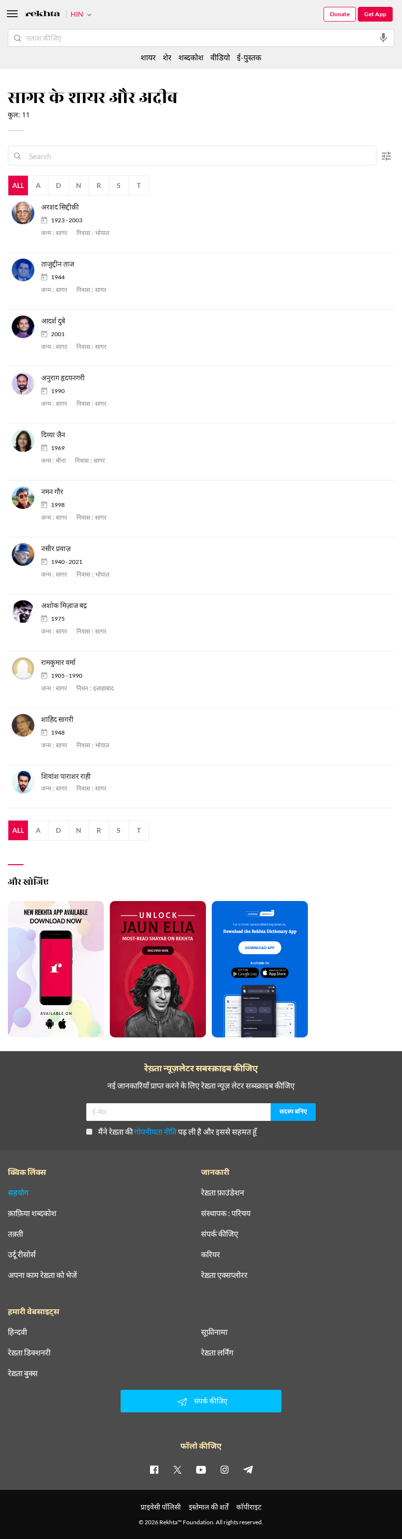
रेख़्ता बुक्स (23, 1373)
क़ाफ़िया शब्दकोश (32, 1213)
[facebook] (154, 1469)
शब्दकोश (190, 57)
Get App (375, 14)
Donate (340, 14)
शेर (167, 57)
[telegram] (248, 1469)
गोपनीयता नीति (155, 1131)
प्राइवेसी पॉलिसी (161, 1507)
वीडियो (220, 57)
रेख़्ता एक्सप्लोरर (224, 1275)
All (18, 185)
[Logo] (43, 15)
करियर (210, 1254)
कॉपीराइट (248, 1507)
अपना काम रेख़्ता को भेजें (42, 1275)
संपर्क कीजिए (219, 1234)
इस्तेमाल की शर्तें (208, 1507)
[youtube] (201, 1469)
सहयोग (18, 1192)
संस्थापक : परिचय (226, 1213)
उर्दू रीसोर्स (22, 1254)
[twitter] (177, 1469)
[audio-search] (383, 37)
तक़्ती (15, 1234)
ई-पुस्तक (249, 57)
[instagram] (224, 1469)
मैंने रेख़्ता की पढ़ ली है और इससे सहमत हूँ (177, 1131)
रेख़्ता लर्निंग (217, 1352)
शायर (148, 57)
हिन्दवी (17, 1332)
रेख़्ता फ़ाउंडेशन (222, 1192)
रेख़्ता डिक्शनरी (29, 1352)
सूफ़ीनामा (214, 1332)
